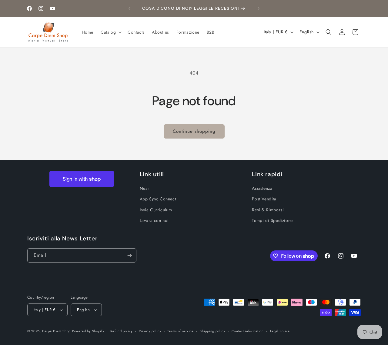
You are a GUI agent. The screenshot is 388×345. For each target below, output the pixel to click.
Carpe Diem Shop (56, 331)
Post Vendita (264, 199)
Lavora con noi (154, 220)
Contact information (248, 331)
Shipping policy (212, 331)
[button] (110, 32)
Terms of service (180, 331)
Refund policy (121, 331)
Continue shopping (194, 131)
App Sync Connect (158, 199)
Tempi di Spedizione (272, 220)
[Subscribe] (129, 255)
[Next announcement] (258, 8)
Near (144, 188)
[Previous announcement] (129, 8)
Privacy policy (150, 331)
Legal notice (280, 331)
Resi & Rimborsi (268, 210)
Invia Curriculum (156, 210)
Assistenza (262, 188)
